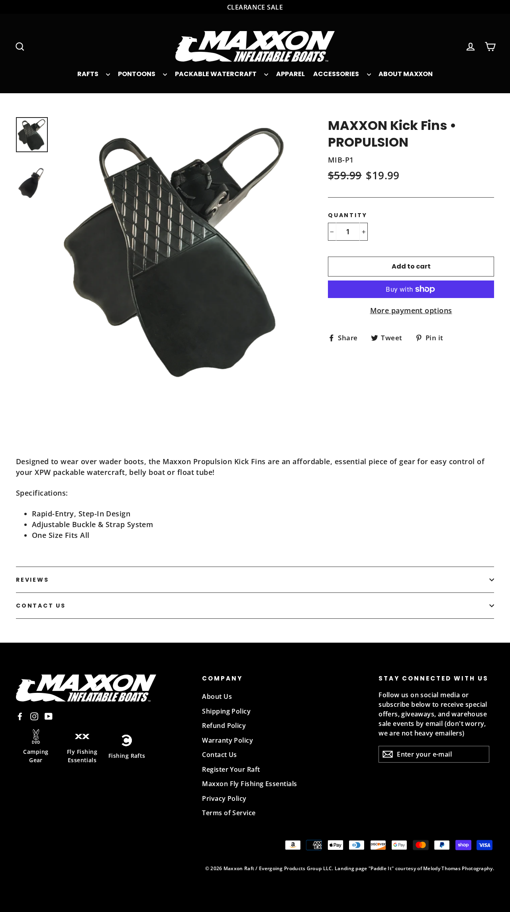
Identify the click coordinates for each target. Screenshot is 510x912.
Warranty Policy (227, 740)
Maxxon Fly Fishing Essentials (249, 783)
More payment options (411, 310)
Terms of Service (228, 812)
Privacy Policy (224, 798)
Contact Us (41, 606)
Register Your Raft (231, 769)
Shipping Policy (226, 711)
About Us (217, 696)
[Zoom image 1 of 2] (177, 250)
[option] (177, 278)
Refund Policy (224, 725)
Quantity (347, 215)
